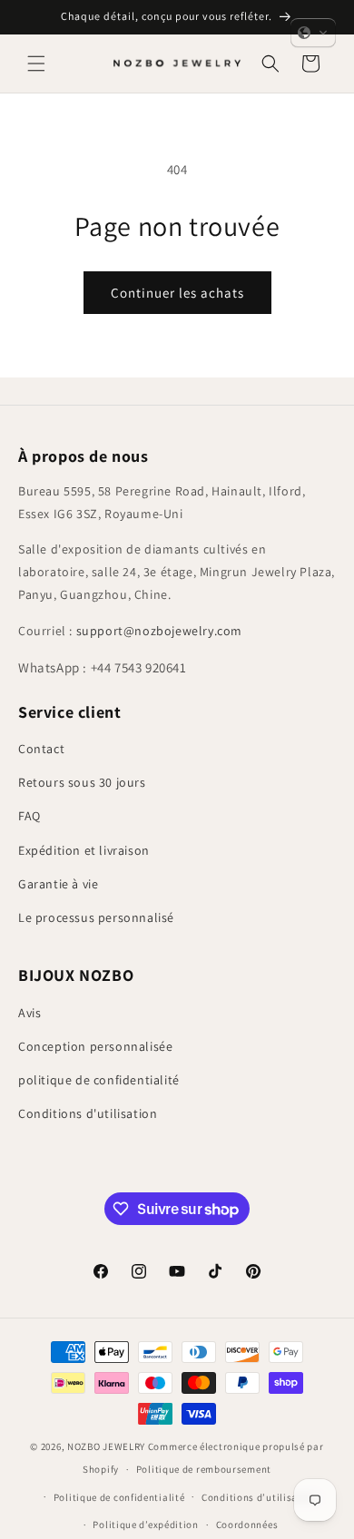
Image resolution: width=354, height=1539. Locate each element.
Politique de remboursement (203, 1469)
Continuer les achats (177, 292)
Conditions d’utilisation (260, 1497)
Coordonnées (247, 1524)
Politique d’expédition (145, 1524)
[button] (36, 63)
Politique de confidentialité (119, 1497)
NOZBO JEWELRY (106, 1446)
